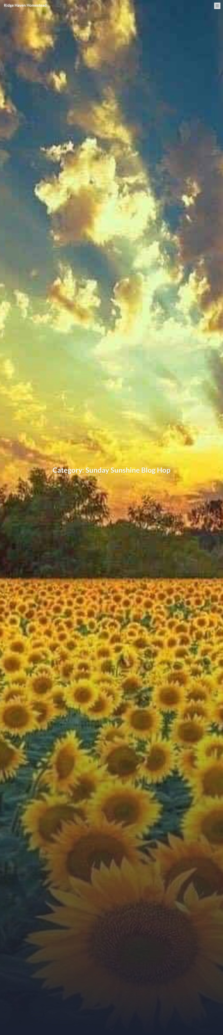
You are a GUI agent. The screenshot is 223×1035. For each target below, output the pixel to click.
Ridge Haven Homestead (25, 5)
